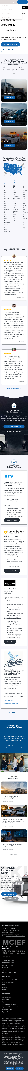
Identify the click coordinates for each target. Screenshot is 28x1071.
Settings (15, 1064)
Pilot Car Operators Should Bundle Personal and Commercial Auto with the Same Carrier (13, 821)
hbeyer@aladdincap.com (11, 703)
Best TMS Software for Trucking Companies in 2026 (12, 845)
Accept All (10, 1068)
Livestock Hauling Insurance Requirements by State (11, 797)
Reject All (19, 1068)
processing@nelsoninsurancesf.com (15, 936)
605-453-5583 (16, 934)
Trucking (11, 801)
